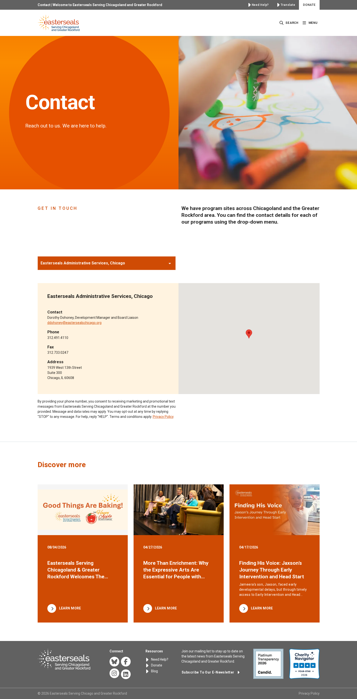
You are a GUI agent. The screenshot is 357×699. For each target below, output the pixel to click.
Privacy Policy (163, 417)
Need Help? (159, 659)
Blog (154, 671)
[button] (107, 263)
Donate (156, 665)
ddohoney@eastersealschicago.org (74, 323)
